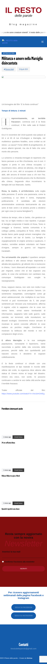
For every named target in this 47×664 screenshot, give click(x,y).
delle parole (23, 15)
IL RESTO (23, 10)
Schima (29, 658)
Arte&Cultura (9, 53)
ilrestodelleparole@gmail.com (23, 649)
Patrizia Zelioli (9, 69)
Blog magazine (23, 24)
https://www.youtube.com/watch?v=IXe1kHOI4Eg (23, 394)
